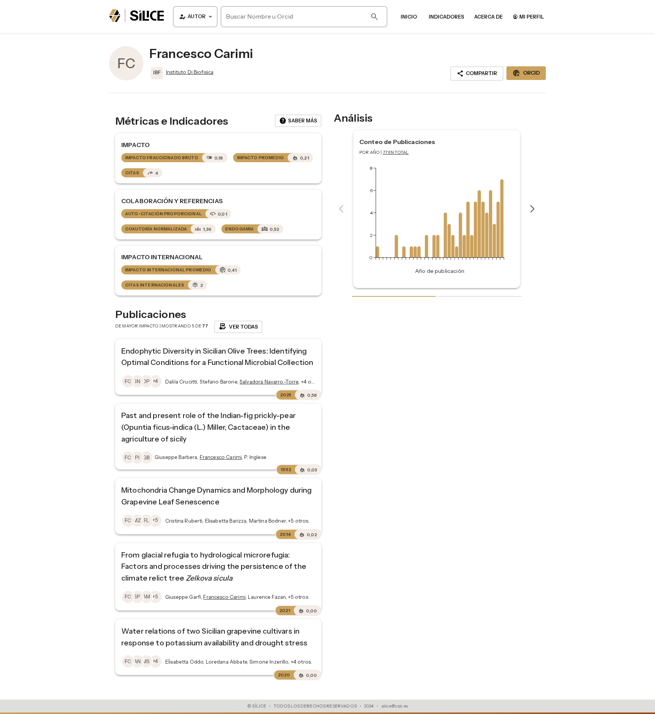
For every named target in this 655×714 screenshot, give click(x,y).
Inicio (409, 17)
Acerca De (488, 17)
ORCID (526, 73)
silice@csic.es (394, 706)
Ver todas (238, 326)
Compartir (477, 73)
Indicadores (446, 17)
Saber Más (298, 120)
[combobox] (195, 16)
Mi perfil (528, 16)
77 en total (396, 152)
